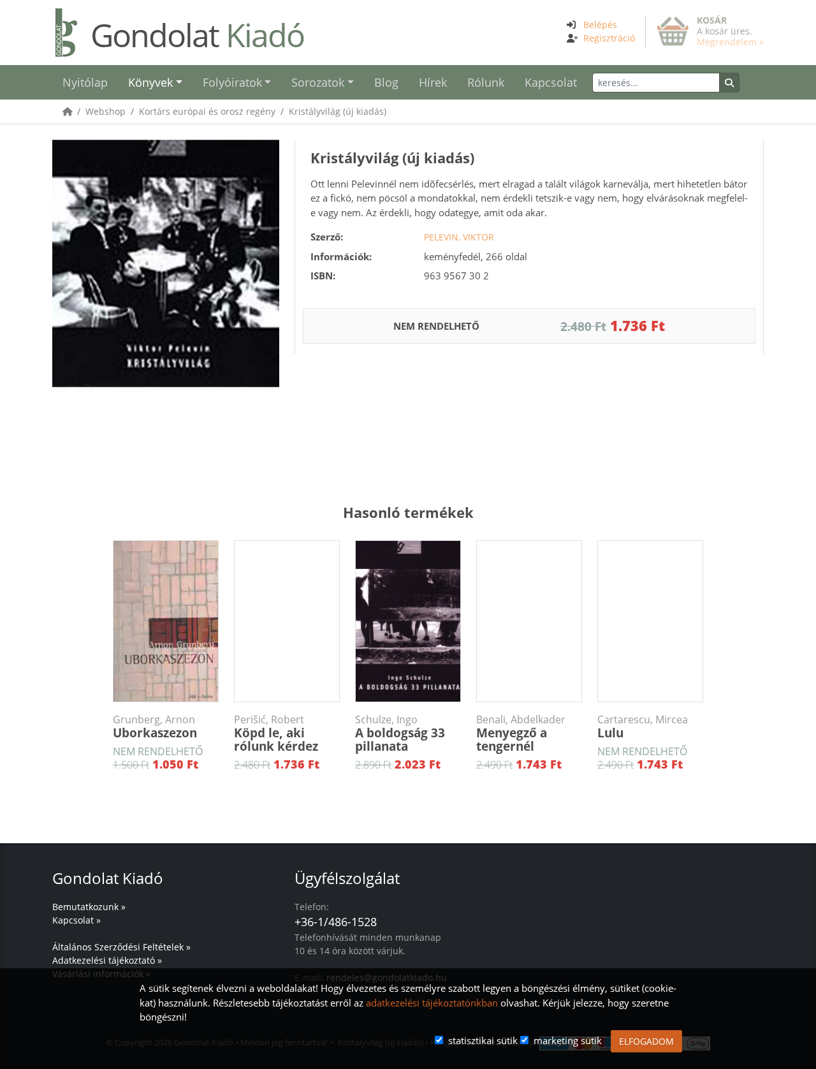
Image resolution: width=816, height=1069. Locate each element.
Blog (386, 82)
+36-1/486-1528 (336, 921)
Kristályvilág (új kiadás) (337, 111)
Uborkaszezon (155, 727)
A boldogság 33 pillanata (400, 734)
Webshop (105, 111)
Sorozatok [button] (317, 82)
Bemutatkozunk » (89, 907)
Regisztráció (609, 38)
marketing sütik (568, 1040)
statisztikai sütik (483, 1040)
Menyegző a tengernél (520, 734)
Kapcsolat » (76, 920)
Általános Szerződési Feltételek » (121, 947)
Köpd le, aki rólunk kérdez (276, 734)
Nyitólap (85, 82)
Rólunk (485, 82)
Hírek (433, 82)
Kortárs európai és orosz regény (207, 111)
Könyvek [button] (150, 82)
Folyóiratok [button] (232, 82)
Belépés (600, 24)
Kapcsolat (551, 82)
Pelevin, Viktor (459, 237)
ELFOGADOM (646, 1041)
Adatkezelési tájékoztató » (107, 960)
